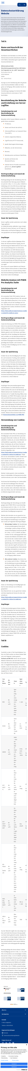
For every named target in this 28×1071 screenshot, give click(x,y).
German (6, 1033)
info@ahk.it (8, 1022)
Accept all (14, 1063)
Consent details (4, 1060)
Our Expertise (5, 1014)
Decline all (14, 1066)
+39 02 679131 (9, 1025)
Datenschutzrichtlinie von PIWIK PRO (13, 414)
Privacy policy (15, 1060)
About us (4, 1010)
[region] (14, 802)
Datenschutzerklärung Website (11, 1035)
